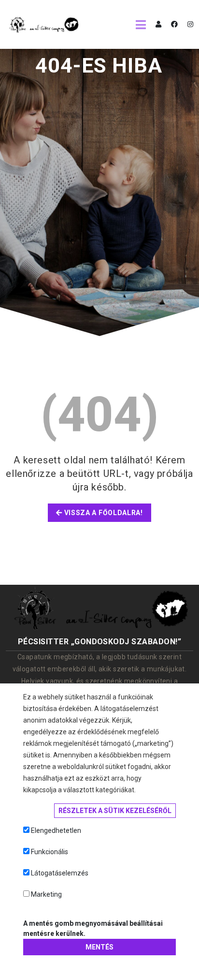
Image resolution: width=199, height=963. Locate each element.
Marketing (46, 894)
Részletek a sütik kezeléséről (114, 811)
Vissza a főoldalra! (102, 513)
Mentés (99, 947)
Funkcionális (49, 852)
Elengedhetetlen (56, 830)
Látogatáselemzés (59, 873)
